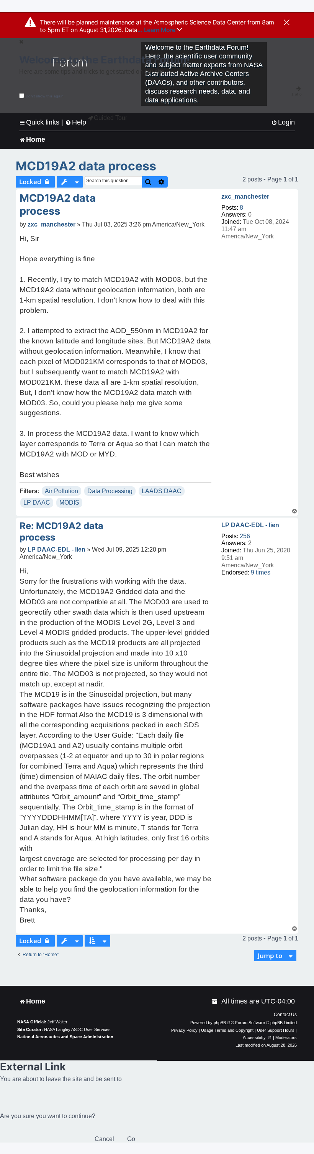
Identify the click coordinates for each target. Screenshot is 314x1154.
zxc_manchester (245, 196)
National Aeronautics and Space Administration (65, 1036)
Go (131, 1139)
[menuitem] (283, 122)
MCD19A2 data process (86, 166)
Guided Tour (110, 118)
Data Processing (109, 491)
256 (245, 536)
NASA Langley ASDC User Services (77, 1029)
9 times (260, 572)
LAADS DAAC (162, 491)
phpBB (220, 1022)
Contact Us (285, 1014)
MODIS (69, 502)
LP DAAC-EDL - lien (250, 525)
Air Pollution (61, 491)
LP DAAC (36, 502)
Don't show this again (45, 96)
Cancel (104, 1139)
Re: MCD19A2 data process (61, 531)
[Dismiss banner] (286, 23)
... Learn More (157, 30)
